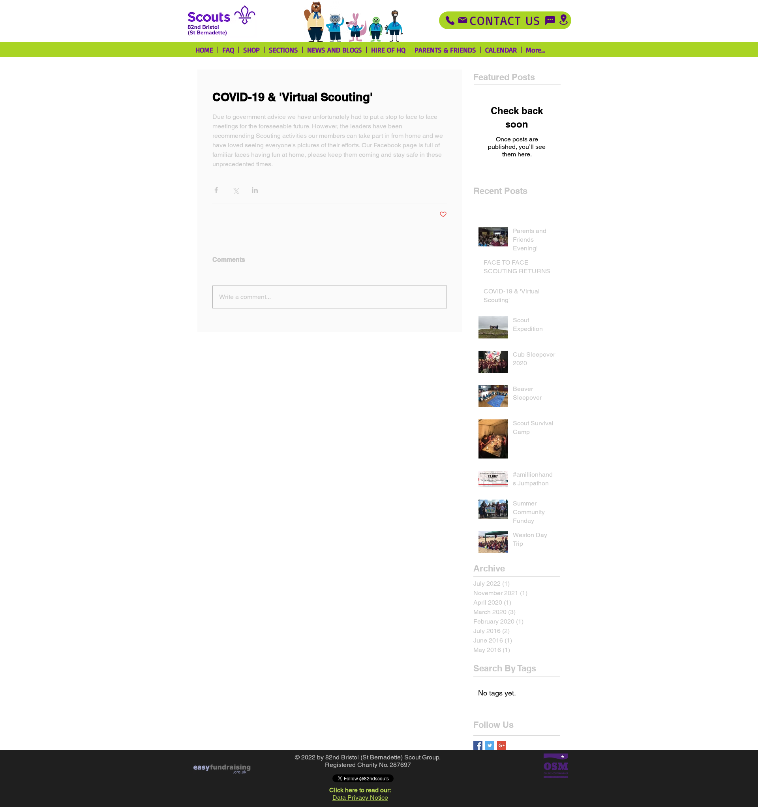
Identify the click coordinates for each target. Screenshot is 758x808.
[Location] (563, 19)
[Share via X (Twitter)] (235, 190)
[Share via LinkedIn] (255, 190)
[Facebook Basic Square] (477, 745)
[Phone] (450, 20)
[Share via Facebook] (216, 190)
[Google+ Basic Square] (501, 745)
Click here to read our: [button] (360, 790)
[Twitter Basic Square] (489, 745)
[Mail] (463, 20)
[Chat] (550, 20)
